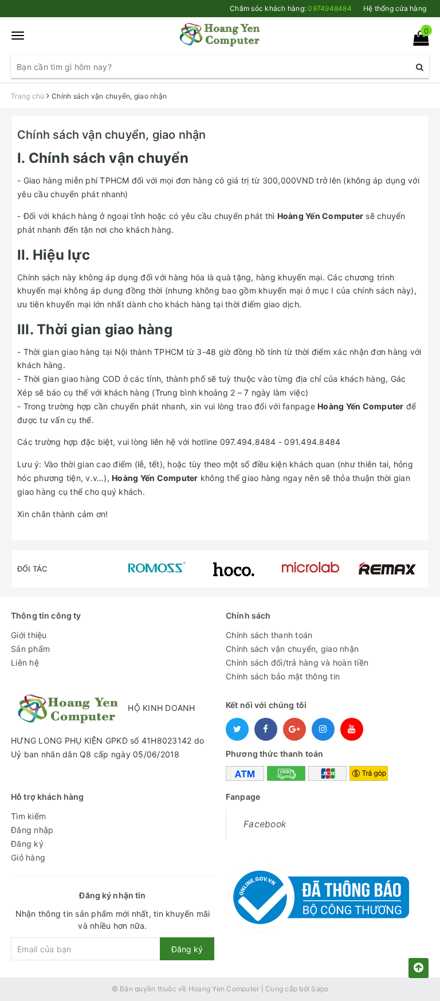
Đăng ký (27, 843)
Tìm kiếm (28, 816)
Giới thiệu (29, 635)
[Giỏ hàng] (417, 40)
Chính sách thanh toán (269, 635)
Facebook (264, 824)
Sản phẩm (30, 649)
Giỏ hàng (28, 857)
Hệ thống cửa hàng (394, 8)
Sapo (319, 988)
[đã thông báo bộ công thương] (317, 893)
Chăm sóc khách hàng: (291, 8)
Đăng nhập (32, 830)
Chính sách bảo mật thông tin (283, 676)
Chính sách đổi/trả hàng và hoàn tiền (297, 662)
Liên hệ (25, 662)
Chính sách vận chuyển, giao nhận (111, 135)
